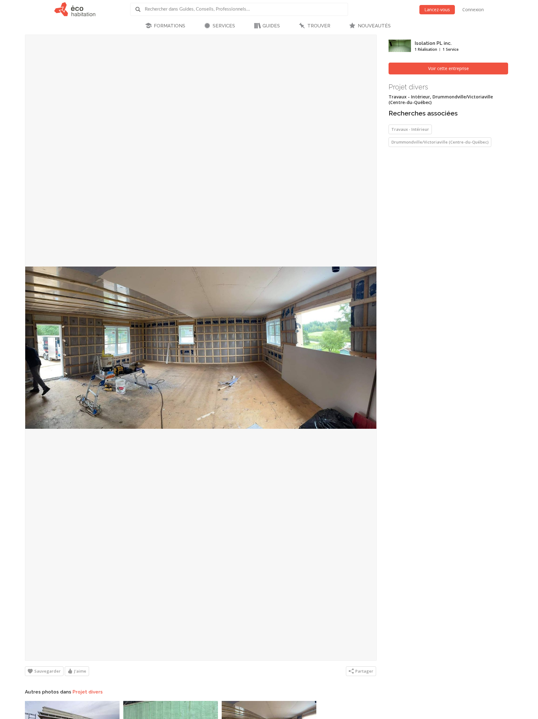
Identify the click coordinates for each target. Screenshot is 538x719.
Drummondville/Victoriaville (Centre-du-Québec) (439, 142)
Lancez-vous (437, 9)
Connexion (473, 9)
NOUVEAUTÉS (374, 26)
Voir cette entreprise (448, 68)
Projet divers (88, 692)
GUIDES (271, 26)
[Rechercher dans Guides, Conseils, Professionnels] (140, 9)
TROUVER (318, 26)
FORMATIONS (169, 26)
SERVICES (224, 26)
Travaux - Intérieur (410, 129)
